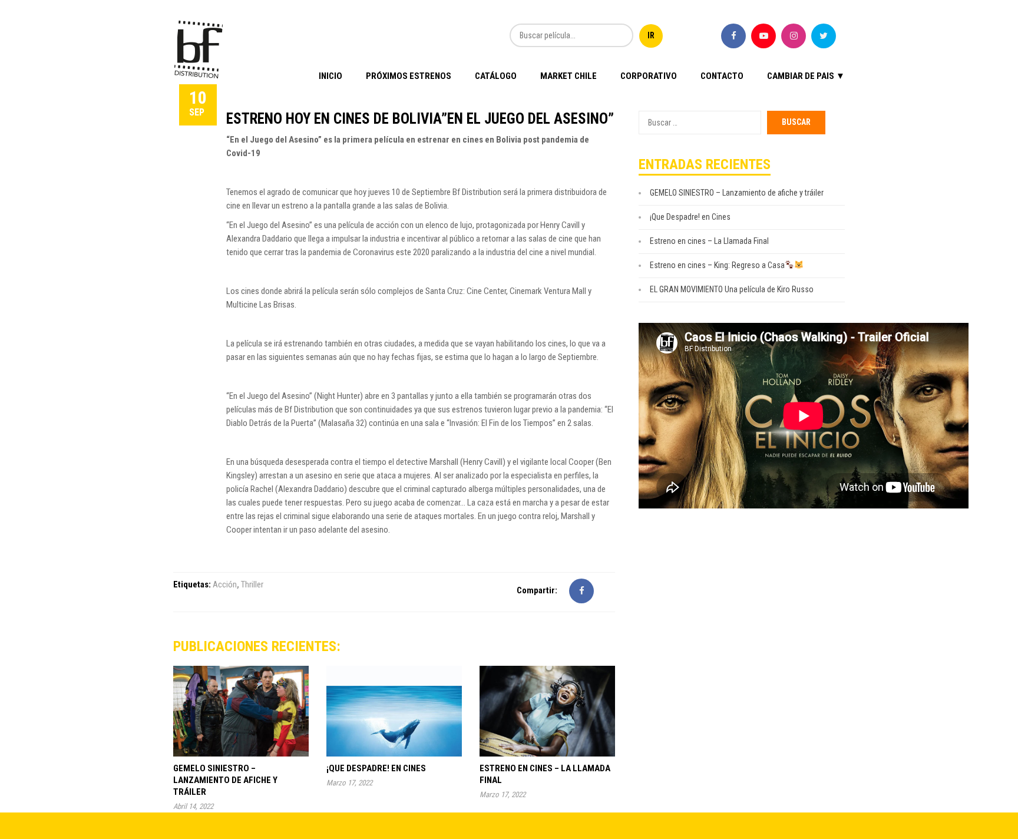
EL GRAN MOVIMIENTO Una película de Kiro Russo (732, 289)
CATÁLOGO (496, 76)
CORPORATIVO (648, 76)
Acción (225, 584)
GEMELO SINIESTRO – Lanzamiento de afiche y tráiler (225, 780)
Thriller (252, 584)
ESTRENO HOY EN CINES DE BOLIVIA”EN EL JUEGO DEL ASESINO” (420, 118)
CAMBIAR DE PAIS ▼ (806, 76)
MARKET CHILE (568, 76)
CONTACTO (721, 76)
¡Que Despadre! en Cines (376, 768)
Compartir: (537, 590)
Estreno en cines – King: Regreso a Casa (717, 265)
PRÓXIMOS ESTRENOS (408, 76)
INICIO (330, 76)
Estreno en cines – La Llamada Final (709, 241)
